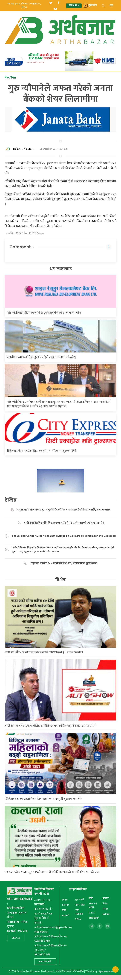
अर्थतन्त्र (106, 914)
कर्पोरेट (106, 898)
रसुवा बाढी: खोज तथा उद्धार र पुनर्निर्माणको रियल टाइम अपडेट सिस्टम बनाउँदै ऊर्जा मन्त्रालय (64, 510)
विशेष (60, 580)
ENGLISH (74, 5)
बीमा (91, 898)
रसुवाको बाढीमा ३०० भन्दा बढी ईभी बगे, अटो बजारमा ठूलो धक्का (64, 563)
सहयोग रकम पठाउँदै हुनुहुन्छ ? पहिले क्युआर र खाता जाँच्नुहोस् (41, 357)
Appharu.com (106, 971)
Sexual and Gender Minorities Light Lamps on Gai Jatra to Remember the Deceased (64, 536)
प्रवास (91, 913)
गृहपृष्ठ (64, 899)
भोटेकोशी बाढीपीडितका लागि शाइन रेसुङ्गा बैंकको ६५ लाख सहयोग (44, 312)
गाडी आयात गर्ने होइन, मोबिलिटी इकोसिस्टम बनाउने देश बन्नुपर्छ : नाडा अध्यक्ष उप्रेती (50, 725)
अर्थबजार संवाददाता (24, 149)
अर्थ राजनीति (79, 912)
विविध (78, 919)
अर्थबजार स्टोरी (93, 906)
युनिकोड (92, 5)
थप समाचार (60, 269)
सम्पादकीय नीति (45, 961)
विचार (105, 909)
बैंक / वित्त (80, 905)
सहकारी (65, 916)
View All (16, 938)
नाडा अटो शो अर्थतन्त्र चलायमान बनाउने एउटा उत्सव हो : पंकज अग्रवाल (44, 652)
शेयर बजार (94, 918)
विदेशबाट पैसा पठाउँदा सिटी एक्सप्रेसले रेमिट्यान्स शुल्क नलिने (41, 451)
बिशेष (105, 904)
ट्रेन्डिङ (11, 500)
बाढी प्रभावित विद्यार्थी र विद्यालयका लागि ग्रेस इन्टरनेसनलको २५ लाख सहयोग (64, 523)
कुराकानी (79, 899)
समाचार (65, 905)
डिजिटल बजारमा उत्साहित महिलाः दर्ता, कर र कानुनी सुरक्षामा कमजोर (43, 799)
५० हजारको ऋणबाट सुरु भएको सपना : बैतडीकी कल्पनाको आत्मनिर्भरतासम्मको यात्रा (52, 872)
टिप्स (64, 910)
